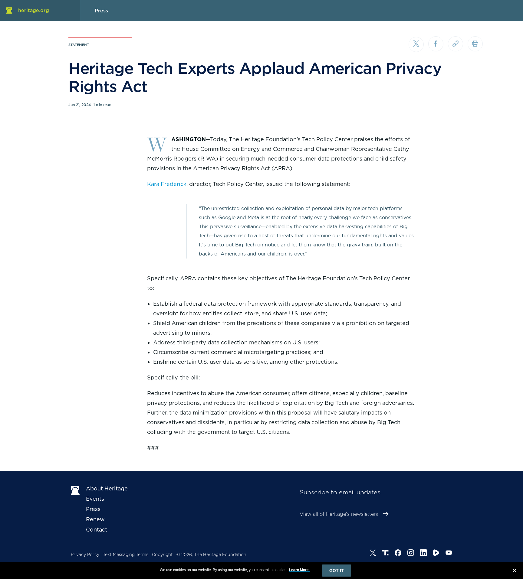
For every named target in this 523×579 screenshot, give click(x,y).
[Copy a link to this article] (455, 43)
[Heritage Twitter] (373, 553)
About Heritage (107, 488)
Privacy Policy (85, 554)
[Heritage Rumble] (436, 553)
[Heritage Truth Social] (385, 553)
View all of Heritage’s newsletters (339, 514)
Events (95, 499)
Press (93, 509)
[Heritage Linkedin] (423, 553)
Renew (95, 519)
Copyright (162, 554)
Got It (336, 570)
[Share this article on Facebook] (435, 43)
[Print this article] (475, 43)
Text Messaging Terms (125, 554)
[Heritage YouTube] (449, 553)
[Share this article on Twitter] (416, 44)
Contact (96, 529)
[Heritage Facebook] (398, 553)
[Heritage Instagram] (410, 553)
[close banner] (514, 571)
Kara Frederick (166, 184)
